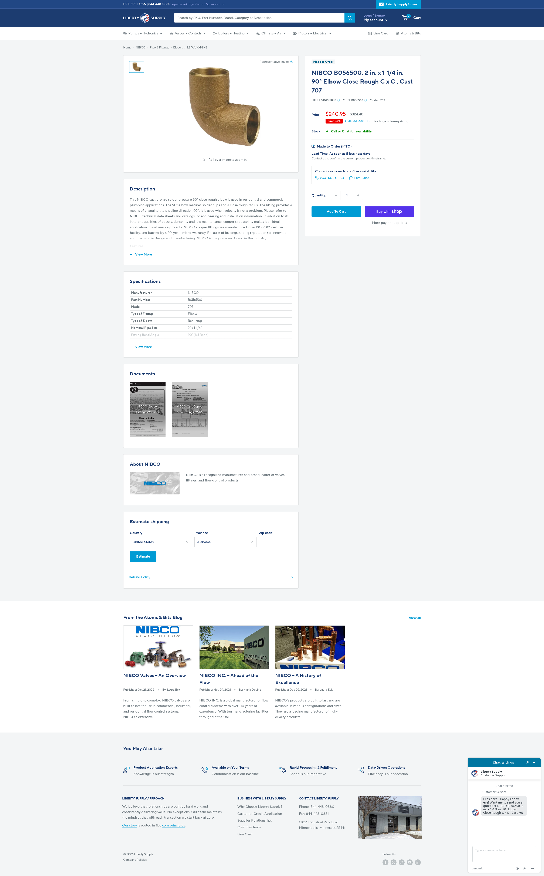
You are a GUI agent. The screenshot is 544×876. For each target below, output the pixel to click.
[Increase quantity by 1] (358, 195)
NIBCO (141, 48)
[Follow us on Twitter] (394, 862)
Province (201, 533)
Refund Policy (139, 577)
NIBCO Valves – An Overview (154, 676)
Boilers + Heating (231, 33)
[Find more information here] (504, 815)
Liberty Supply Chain (401, 4)
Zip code (266, 533)
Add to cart (336, 211)
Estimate (143, 556)
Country (136, 533)
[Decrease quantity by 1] (335, 195)
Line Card (380, 33)
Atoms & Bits (411, 33)
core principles (173, 825)
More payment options (389, 223)
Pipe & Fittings (159, 48)
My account (374, 20)
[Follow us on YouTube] (410, 862)
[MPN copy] (365, 100)
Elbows (178, 48)
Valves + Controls (188, 33)
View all (415, 618)
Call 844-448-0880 (359, 121)
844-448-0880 (159, 4)
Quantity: (319, 195)
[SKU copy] (338, 100)
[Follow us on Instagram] (402, 862)
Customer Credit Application (259, 814)
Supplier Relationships (254, 820)
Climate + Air (271, 33)
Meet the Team (249, 827)
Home (127, 48)
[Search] (349, 18)
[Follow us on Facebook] (385, 862)
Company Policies (135, 860)
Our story (129, 825)
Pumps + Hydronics (143, 33)
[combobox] (259, 18)
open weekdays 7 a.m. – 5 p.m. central (198, 4)
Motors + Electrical (312, 33)
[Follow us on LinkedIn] (418, 862)
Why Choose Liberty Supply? (259, 807)
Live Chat (361, 178)
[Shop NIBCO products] (155, 483)
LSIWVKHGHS (197, 48)
